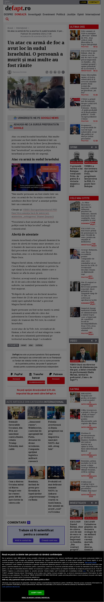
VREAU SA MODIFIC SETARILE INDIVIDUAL (36, 597)
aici (84, 571)
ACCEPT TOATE (36, 593)
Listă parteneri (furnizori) (11, 587)
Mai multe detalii (90, 562)
